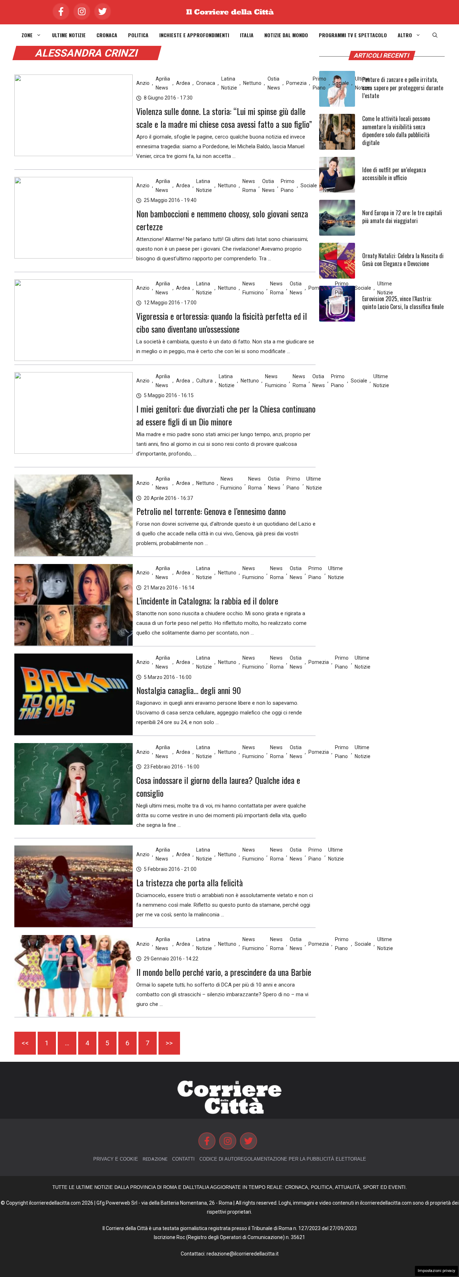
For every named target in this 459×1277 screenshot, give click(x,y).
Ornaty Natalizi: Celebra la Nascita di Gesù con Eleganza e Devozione (403, 259)
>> (169, 1043)
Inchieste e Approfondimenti (194, 35)
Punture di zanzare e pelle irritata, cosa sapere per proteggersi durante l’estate (402, 87)
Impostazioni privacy (436, 1270)
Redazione (155, 1159)
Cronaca (106, 35)
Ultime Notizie (69, 35)
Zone (27, 35)
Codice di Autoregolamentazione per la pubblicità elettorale (282, 1159)
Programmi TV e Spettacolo (353, 35)
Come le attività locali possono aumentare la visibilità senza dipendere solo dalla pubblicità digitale (396, 130)
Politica (138, 35)
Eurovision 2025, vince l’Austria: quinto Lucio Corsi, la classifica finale (403, 302)
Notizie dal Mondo (286, 35)
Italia (247, 35)
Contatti (183, 1159)
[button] (435, 35)
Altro (405, 35)
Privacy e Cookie (115, 1159)
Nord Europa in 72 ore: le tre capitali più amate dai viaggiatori (402, 216)
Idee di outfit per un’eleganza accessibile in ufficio (394, 173)
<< (25, 1043)
